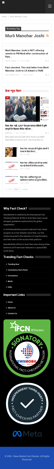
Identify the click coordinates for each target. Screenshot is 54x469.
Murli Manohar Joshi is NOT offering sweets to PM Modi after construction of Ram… (26, 53)
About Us (12, 308)
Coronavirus (13, 276)
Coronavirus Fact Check (18, 270)
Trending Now (13, 264)
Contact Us (12, 313)
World (10, 281)
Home (10, 302)
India (10, 287)
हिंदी (7, 98)
